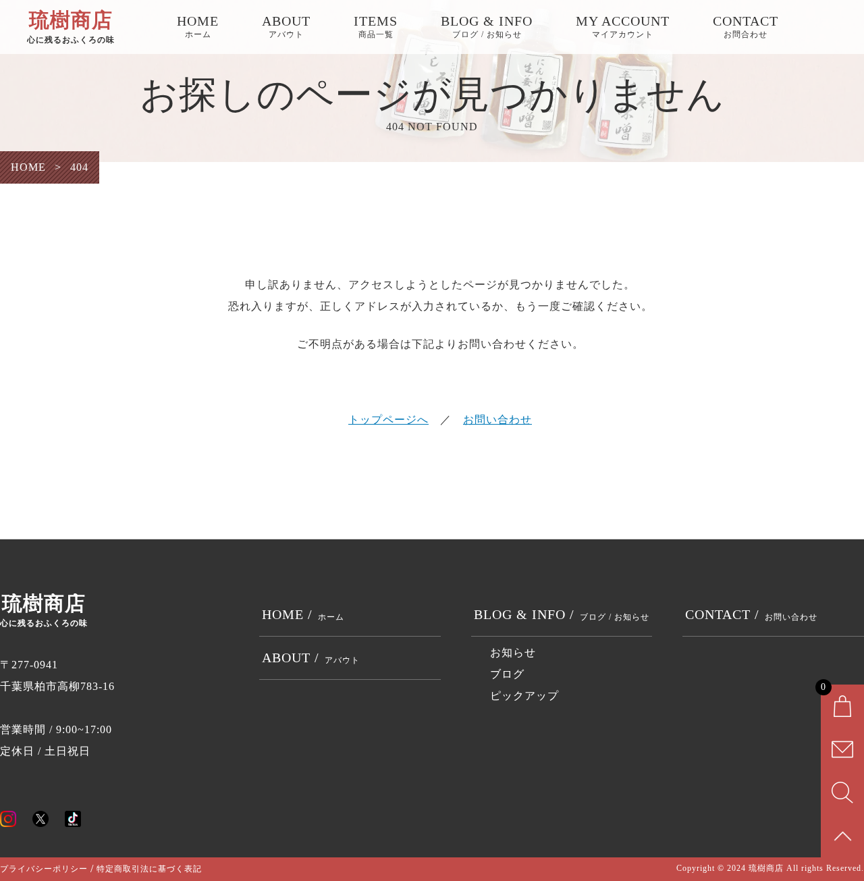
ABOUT (286, 26)
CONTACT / (751, 614)
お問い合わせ (497, 419)
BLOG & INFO (487, 26)
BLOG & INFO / (561, 614)
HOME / (303, 614)
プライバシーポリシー (44, 869)
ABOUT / (311, 657)
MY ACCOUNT (623, 26)
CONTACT (745, 26)
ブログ (507, 674)
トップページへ (388, 419)
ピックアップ (524, 695)
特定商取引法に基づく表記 (149, 869)
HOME (198, 26)
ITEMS (376, 26)
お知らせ (513, 652)
